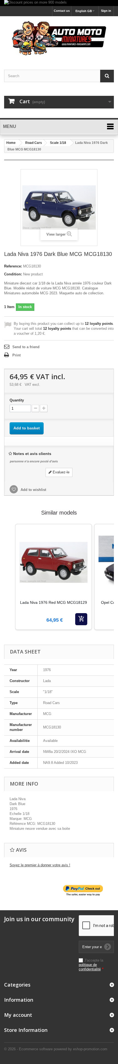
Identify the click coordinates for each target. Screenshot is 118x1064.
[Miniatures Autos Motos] (59, 38)
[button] (9, 584)
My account (18, 1015)
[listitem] (53, 577)
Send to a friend (26, 347)
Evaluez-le (60, 472)
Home (11, 143)
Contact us (62, 10)
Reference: (13, 266)
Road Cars (33, 143)
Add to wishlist (32, 490)
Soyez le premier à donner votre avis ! (40, 865)
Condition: (13, 274)
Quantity (17, 400)
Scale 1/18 (58, 143)
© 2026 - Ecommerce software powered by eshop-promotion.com (55, 1049)
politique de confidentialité (90, 967)
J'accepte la (91, 964)
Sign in (106, 10)
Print (16, 355)
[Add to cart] (81, 619)
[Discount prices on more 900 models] (59, 3)
